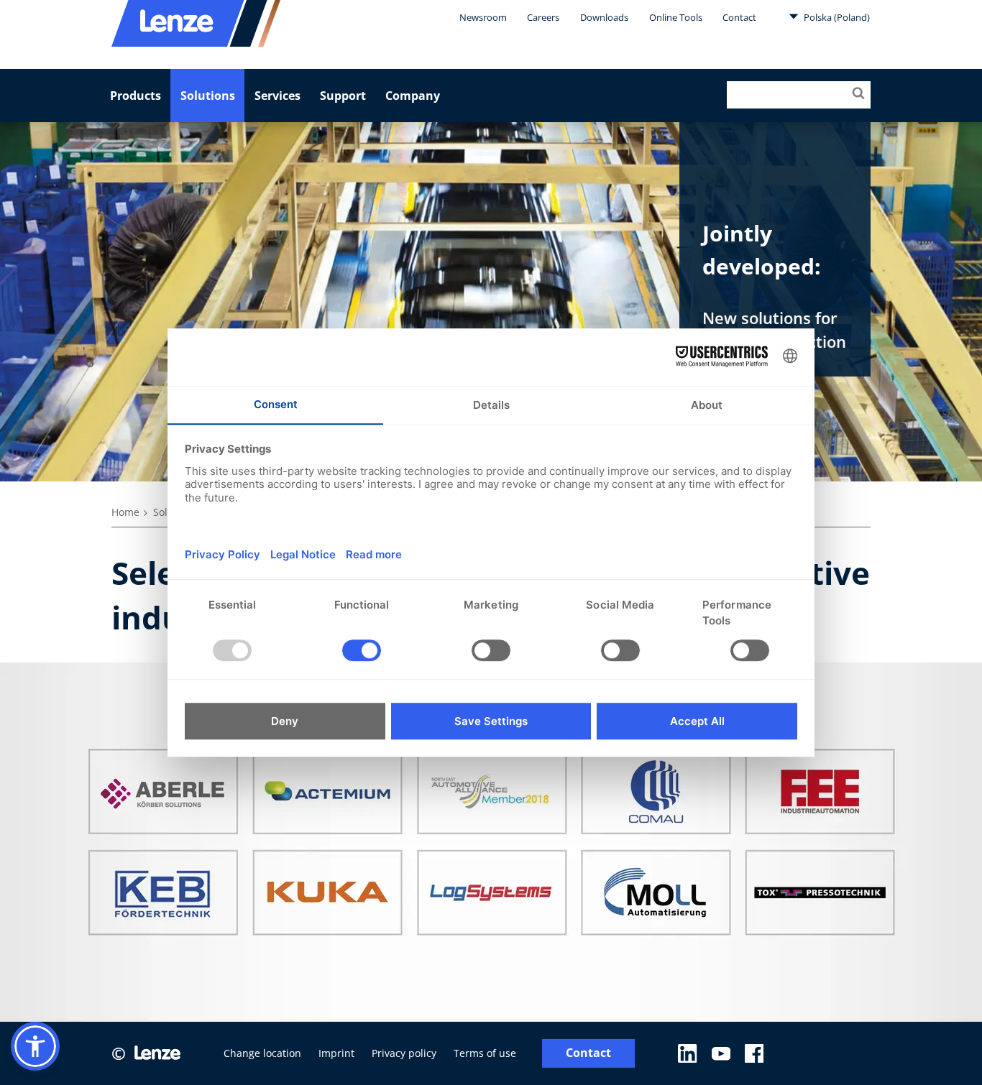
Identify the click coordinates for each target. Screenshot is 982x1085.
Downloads (604, 17)
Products (135, 95)
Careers (543, 17)
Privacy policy (404, 1053)
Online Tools (675, 17)
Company (412, 95)
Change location (262, 1053)
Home (125, 512)
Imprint (336, 1053)
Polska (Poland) (836, 17)
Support (343, 95)
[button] (35, 1046)
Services (277, 95)
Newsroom (483, 17)
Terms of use (485, 1053)
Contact (739, 17)
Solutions (207, 95)
